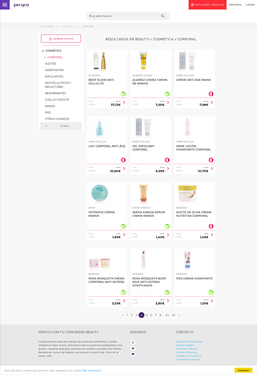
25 (173, 315)
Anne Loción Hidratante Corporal (193, 148)
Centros (235, 4)
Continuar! (243, 370)
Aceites (50, 63)
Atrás (57, 126)
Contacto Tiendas (186, 348)
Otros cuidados (57, 118)
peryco (21, 4)
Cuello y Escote (57, 99)
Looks (250, 4)
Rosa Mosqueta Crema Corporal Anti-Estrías (106, 280)
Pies (48, 112)
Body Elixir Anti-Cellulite (101, 81)
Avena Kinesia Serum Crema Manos (148, 214)
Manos (50, 106)
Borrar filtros (61, 39)
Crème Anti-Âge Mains (193, 80)
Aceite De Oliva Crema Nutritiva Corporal (193, 214)
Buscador (47, 26)
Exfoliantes (54, 76)
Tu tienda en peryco (188, 359)
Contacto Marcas (186, 352)
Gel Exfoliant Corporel (143, 148)
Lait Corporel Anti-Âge (106, 146)
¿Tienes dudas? (185, 345)
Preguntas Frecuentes (189, 341)
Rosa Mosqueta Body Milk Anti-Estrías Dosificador (149, 282)
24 (167, 315)
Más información (92, 370)
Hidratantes (54, 70)
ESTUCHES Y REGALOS (209, 4)
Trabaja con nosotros (189, 356)
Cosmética (68, 26)
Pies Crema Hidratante (194, 278)
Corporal (88, 26)
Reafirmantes (55, 93)
